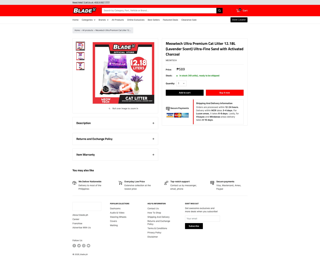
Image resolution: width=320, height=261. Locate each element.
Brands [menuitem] (102, 20)
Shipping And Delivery (159, 217)
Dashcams (115, 208)
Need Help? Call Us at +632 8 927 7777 (91, 2)
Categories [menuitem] (87, 20)
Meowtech (171, 60)
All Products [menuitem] (118, 20)
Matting (114, 225)
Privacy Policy (154, 232)
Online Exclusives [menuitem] (135, 20)
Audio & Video (117, 212)
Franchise (77, 223)
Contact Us (153, 208)
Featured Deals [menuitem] (170, 20)
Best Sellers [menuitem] (154, 20)
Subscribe (194, 226)
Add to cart (184, 92)
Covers (113, 221)
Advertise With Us (81, 227)
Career (75, 219)
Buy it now (225, 92)
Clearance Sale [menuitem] (188, 20)
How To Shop (154, 212)
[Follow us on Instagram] (84, 245)
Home (77, 30)
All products (87, 30)
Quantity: (170, 83)
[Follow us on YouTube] (88, 245)
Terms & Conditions (157, 228)
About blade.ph (80, 215)
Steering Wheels (118, 217)
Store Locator (239, 19)
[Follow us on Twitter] (79, 245)
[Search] (219, 10)
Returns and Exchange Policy (159, 222)
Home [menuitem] (75, 20)
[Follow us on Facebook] (74, 245)
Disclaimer (153, 237)
